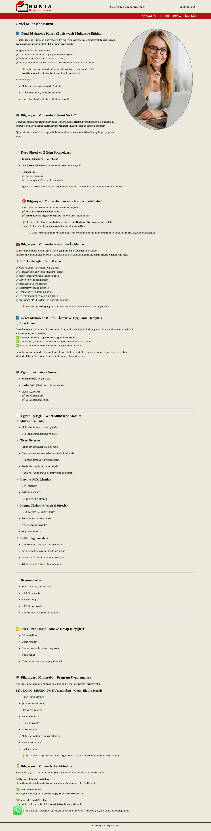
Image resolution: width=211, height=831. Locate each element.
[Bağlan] (17, 829)
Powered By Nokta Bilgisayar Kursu (105, 825)
